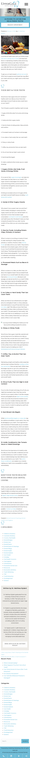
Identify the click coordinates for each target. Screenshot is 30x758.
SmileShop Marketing (14, 748)
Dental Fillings (8, 548)
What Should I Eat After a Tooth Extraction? (13, 656)
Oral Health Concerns (10, 559)
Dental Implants (8, 553)
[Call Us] (3, 756)
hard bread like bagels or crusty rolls (15, 418)
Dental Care (7, 542)
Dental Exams (8, 544)
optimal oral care (21, 74)
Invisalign (6, 557)
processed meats (12, 277)
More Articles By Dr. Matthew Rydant (15, 644)
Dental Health (8, 550)
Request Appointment (15, 25)
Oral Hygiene (9, 520)
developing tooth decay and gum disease (13, 349)
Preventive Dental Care (10, 565)
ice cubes (4, 307)
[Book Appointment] (11, 756)
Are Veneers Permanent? (11, 673)
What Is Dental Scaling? (10, 663)
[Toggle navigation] (26, 4)
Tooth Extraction (8, 576)
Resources (7, 567)
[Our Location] (19, 756)
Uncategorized (8, 578)
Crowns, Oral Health (9, 538)
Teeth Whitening (9, 572)
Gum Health (7, 555)
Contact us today (11, 509)
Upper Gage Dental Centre (10, 495)
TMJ (5, 574)
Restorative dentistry (10, 570)
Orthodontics (8, 563)
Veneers (6, 580)
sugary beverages (16, 177)
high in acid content (22, 396)
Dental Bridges (8, 540)
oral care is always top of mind (10, 58)
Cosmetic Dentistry (9, 535)
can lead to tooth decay (16, 217)
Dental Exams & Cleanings (14, 518)
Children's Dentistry (9, 533)
